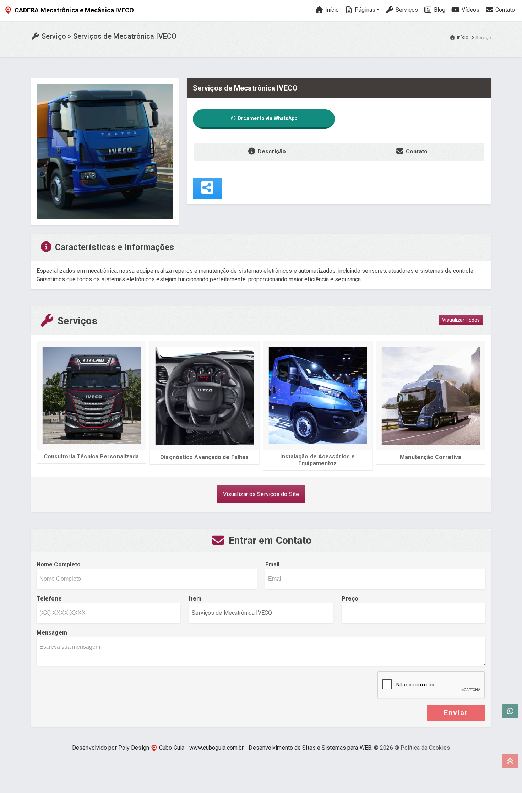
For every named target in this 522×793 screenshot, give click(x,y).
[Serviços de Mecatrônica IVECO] (105, 151)
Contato (504, 9)
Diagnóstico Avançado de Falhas (141, 457)
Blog (439, 9)
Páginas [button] (364, 9)
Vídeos (469, 9)
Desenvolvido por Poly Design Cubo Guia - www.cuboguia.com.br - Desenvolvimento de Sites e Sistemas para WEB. (222, 747)
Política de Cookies (425, 747)
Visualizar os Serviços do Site (261, 494)
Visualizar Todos (461, 320)
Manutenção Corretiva (367, 457)
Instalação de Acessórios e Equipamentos (254, 460)
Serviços (406, 9)
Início (331, 9)
